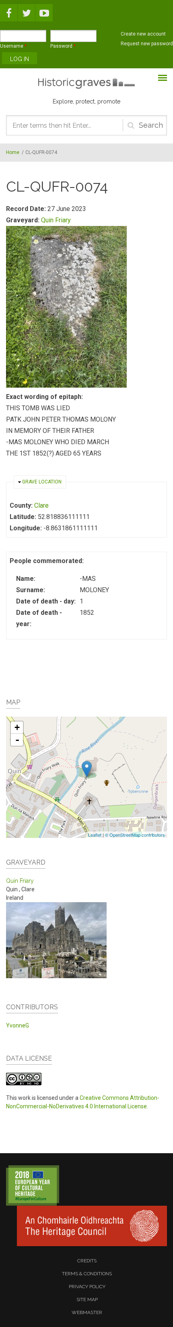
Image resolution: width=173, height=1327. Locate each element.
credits (87, 1260)
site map (87, 1299)
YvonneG (17, 1025)
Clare (41, 505)
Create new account (143, 34)
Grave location (42, 482)
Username (13, 46)
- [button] (17, 739)
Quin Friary (56, 220)
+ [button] (17, 727)
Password (63, 46)
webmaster (87, 1312)
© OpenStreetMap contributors (135, 834)
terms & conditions (87, 1273)
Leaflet (94, 834)
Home (12, 152)
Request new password (147, 43)
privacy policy (87, 1286)
